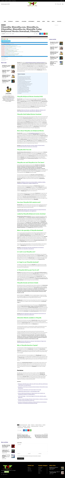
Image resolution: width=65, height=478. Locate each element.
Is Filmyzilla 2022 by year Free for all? (24, 88)
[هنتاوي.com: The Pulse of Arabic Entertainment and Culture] (13, 456)
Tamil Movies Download (40, 62)
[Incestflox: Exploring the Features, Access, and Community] (13, 446)
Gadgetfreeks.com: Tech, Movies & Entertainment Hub (6, 451)
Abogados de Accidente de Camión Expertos (6, 66)
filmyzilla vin (28, 426)
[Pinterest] (44, 34)
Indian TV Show (41, 426)
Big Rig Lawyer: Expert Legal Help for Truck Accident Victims (6, 81)
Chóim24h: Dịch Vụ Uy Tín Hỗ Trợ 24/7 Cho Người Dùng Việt (6, 76)
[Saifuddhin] (8, 89)
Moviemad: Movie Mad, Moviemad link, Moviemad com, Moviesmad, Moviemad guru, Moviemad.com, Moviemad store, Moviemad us (41, 436)
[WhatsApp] (47, 34)
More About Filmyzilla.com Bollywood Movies (24, 79)
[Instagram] (57, 4)
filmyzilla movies (20, 426)
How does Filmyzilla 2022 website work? (24, 82)
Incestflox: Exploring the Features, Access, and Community (6, 446)
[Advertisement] (32, 13)
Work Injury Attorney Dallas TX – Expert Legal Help (6, 71)
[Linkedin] (59, 4)
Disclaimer (20, 93)
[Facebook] (55, 4)
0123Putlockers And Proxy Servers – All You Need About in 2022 (28, 391)
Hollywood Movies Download (34, 426)
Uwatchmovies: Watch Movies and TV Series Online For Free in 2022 (29, 389)
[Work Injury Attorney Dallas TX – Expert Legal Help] (13, 71)
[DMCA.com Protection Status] (6, 472)
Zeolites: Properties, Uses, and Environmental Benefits (54, 63)
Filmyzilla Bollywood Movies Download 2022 (24, 76)
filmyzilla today (24, 426)
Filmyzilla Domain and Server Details (24, 89)
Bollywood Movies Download (31, 62)
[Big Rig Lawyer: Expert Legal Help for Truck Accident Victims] (13, 81)
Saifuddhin (3, 33)
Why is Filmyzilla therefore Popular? (24, 91)
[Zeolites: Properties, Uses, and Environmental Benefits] (61, 63)
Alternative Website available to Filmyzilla (24, 90)
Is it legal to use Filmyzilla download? (24, 87)
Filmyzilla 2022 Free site (21, 80)
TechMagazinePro (10, 98)
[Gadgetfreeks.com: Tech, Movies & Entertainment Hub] (13, 451)
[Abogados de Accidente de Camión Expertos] (13, 66)
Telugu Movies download (27, 427)
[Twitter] (60, 4)
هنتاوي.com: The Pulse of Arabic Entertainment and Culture (6, 456)
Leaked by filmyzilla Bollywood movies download (25, 83)
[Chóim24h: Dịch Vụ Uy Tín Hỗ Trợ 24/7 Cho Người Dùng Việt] (13, 76)
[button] (63, 4)
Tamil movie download (20, 427)
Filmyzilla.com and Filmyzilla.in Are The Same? (24, 81)
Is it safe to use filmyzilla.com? (22, 86)
